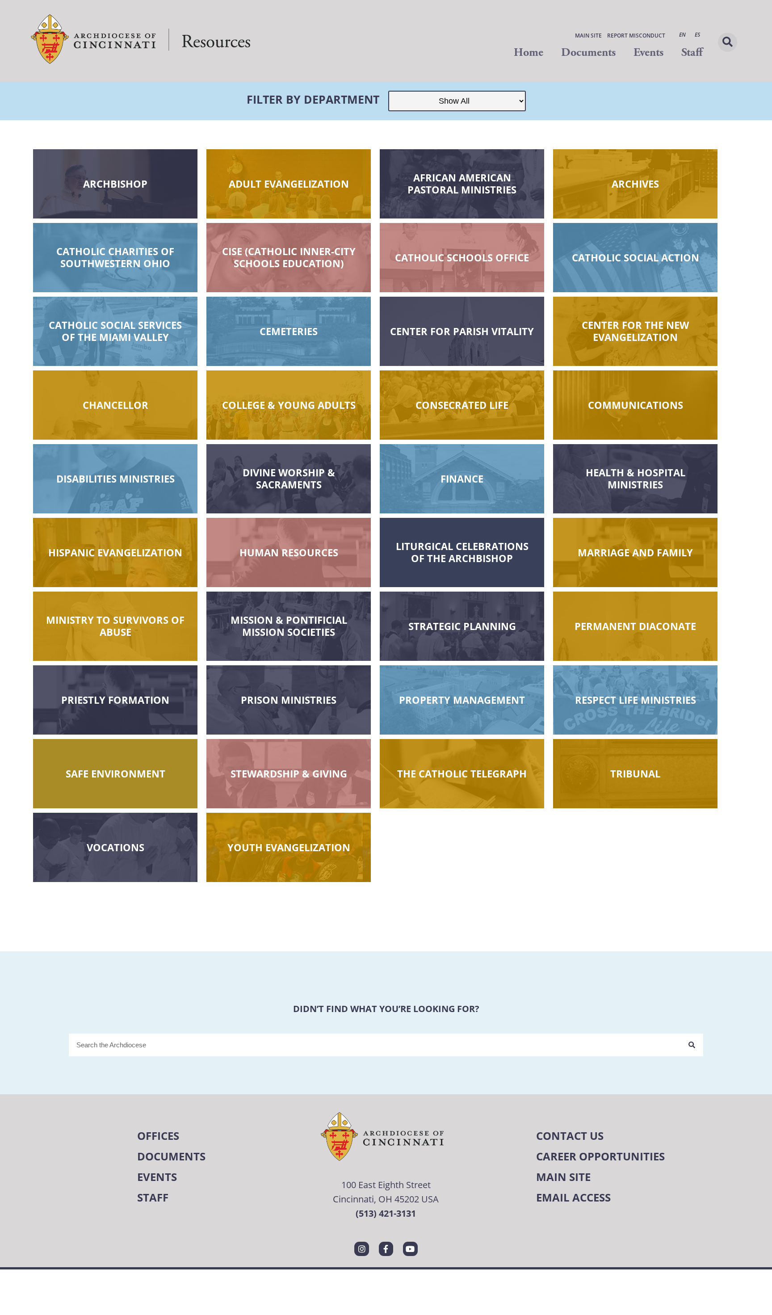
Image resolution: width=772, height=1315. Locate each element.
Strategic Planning (462, 626)
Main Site (588, 35)
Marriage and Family (635, 552)
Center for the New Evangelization (635, 331)
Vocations (115, 847)
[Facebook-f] (386, 1249)
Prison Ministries (288, 699)
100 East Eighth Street (386, 1185)
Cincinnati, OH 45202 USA (386, 1199)
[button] (727, 42)
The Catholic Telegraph (462, 773)
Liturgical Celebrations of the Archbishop (462, 552)
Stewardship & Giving (289, 773)
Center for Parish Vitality (462, 331)
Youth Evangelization (288, 847)
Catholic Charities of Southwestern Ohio (115, 257)
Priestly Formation (115, 699)
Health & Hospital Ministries (635, 479)
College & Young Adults (289, 405)
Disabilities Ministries (115, 478)
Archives (635, 183)
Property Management (462, 699)
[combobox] (374, 1045)
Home (528, 52)
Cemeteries (289, 331)
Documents (588, 52)
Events (648, 52)
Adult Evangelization (289, 183)
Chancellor (115, 405)
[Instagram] (361, 1249)
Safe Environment (115, 773)
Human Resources (288, 552)
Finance (462, 478)
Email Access (573, 1197)
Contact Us (570, 1135)
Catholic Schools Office (462, 257)
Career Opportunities (600, 1156)
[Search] (691, 1045)
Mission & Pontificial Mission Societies (289, 626)
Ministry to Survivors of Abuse (115, 626)
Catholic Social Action (635, 257)
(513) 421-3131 (386, 1213)
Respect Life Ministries (635, 699)
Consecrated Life (461, 405)
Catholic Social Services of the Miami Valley (115, 331)
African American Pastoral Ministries (461, 184)
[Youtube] (410, 1249)
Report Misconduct (636, 35)
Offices (158, 1135)
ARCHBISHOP (115, 183)
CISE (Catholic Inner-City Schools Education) (289, 257)
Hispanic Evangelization (115, 552)
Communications (635, 405)
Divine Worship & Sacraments (289, 479)
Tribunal (635, 773)
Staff (691, 52)
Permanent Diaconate (635, 626)
